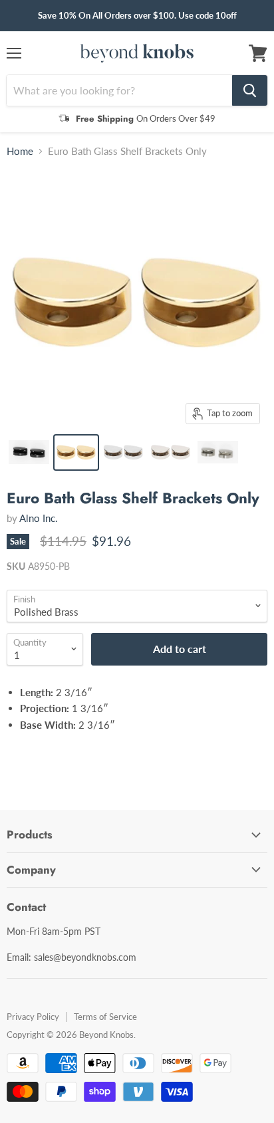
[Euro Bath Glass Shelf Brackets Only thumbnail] (29, 452)
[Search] (249, 90)
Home (20, 151)
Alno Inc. (38, 518)
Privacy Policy (33, 1016)
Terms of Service (105, 1016)
